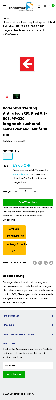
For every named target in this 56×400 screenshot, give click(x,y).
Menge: (7, 191)
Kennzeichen (13, 22)
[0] (51, 6)
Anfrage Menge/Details (15, 232)
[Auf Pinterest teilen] (40, 262)
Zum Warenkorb (28, 202)
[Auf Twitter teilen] (46, 262)
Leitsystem (41, 22)
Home (6, 18)
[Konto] (45, 6)
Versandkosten (21, 174)
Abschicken (14, 374)
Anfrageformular (16, 248)
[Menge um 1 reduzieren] (16, 191)
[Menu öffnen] (4, 6)
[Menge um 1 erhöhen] (35, 191)
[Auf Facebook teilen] (35, 262)
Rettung (27, 22)
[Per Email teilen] (51, 262)
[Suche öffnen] (39, 6)
